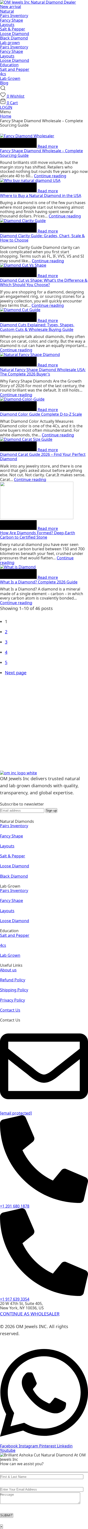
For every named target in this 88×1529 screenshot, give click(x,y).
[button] (3, 89)
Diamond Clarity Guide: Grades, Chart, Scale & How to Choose (42, 238)
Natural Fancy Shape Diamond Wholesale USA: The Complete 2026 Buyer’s (43, 372)
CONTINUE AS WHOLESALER (29, 1314)
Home (5, 116)
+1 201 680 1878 (14, 1206)
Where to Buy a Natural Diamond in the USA (40, 195)
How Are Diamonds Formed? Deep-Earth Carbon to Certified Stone (37, 535)
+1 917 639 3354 (14, 1299)
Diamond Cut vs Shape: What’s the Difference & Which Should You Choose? (44, 282)
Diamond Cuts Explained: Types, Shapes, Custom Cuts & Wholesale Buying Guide (37, 327)
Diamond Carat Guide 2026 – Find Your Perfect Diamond (43, 456)
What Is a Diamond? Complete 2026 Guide (38, 582)
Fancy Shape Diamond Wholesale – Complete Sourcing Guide (41, 153)
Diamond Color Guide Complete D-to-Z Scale (41, 414)
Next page (15, 672)
